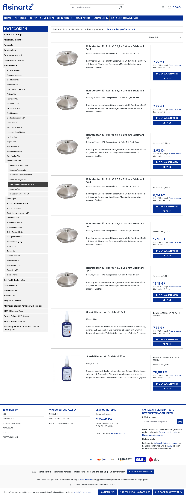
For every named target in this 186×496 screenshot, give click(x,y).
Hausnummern (10, 285)
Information (10, 409)
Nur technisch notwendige (135, 492)
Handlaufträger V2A (14, 127)
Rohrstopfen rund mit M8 (19, 194)
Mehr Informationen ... (82, 492)
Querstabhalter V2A (14, 151)
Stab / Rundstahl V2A (15, 232)
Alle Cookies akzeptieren (168, 492)
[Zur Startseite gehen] (18, 6)
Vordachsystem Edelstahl (15, 321)
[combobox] (94, 7)
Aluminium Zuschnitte (13, 40)
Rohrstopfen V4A (14, 161)
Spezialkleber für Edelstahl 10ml (105, 312)
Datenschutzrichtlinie (168, 432)
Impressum (8, 428)
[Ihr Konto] (163, 7)
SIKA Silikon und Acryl (14, 311)
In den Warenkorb (167, 73)
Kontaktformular (118, 433)
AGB (4, 414)
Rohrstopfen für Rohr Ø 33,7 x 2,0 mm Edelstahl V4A (115, 48)
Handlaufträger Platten (16, 132)
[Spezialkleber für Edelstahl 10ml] (67, 324)
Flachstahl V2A (12, 99)
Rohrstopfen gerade (18, 170)
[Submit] (180, 421)
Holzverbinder (10, 290)
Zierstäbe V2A (12, 270)
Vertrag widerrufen (140, 471)
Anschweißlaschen (14, 75)
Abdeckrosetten (13, 70)
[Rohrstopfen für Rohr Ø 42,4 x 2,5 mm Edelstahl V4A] (67, 191)
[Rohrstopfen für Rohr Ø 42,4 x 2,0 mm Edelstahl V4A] (67, 147)
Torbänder (11, 251)
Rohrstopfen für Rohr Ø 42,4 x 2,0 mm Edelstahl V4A (115, 136)
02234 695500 (104, 419)
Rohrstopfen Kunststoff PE (17, 203)
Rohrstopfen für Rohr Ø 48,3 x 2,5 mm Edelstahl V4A (115, 269)
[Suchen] (120, 7)
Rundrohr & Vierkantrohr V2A (18, 213)
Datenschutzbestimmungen (166, 443)
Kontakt (7, 432)
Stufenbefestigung (14, 242)
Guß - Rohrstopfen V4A (19, 165)
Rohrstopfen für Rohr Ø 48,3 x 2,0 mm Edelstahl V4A (115, 225)
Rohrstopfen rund (17, 189)
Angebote (8, 45)
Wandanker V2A (13, 261)
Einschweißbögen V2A (16, 89)
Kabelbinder (9, 295)
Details (167, 78)
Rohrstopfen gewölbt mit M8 (22, 184)
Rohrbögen (11, 199)
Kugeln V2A (11, 142)
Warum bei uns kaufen (63, 409)
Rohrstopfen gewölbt (18, 180)
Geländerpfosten (14, 108)
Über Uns (53, 414)
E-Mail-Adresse (150, 417)
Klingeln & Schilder (12, 301)
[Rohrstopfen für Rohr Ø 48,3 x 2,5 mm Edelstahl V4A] (67, 280)
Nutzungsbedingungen (152, 435)
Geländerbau (10, 65)
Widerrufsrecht (10, 437)
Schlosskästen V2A (14, 223)
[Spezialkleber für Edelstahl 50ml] (67, 368)
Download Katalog (12, 423)
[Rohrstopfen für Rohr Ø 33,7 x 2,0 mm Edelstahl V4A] (67, 58)
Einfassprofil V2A (13, 85)
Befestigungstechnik (13, 55)
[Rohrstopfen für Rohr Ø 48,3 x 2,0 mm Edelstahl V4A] (67, 235)
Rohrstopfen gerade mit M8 (21, 175)
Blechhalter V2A (13, 80)
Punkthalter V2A (13, 146)
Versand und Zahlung (59, 419)
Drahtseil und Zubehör (14, 60)
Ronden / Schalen (14, 208)
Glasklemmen (12, 113)
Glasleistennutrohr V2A (16, 118)
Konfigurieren (107, 492)
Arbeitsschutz (10, 50)
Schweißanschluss (14, 227)
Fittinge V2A (11, 94)
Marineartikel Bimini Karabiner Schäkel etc (23, 306)
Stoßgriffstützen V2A (15, 237)
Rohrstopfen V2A (13, 156)
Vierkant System (13, 256)
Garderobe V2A (13, 104)
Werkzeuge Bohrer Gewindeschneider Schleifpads (21, 327)
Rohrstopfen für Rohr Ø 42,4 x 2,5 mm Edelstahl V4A (115, 181)
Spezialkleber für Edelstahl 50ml (105, 356)
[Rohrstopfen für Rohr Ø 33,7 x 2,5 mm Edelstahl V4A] (67, 102)
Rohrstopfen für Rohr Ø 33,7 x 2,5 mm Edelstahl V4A (115, 92)
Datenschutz (9, 419)
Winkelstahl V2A (13, 265)
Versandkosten (175, 65)
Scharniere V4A (13, 218)
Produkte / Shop (13, 34)
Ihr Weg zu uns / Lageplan (61, 423)
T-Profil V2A (11, 246)
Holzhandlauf (12, 137)
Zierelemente (12, 275)
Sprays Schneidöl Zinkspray (16, 316)
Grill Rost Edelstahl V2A (14, 280)
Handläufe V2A (13, 123)
